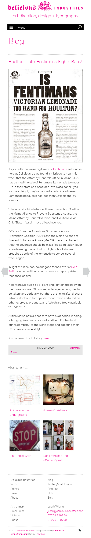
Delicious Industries (23, 479)
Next (86, 271)
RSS (80, 530)
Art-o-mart (17, 506)
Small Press (18, 511)
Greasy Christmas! (55, 410)
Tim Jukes (40, 533)
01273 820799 (57, 520)
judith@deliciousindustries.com (66, 511)
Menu (17, 27)
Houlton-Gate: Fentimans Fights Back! (45, 61)
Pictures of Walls (20, 456)
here (46, 338)
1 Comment (74, 347)
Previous (4, 271)
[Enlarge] (45, 115)
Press (14, 493)
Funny (14, 352)
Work (14, 484)
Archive (15, 489)
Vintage (15, 515)
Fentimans (60, 169)
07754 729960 (57, 515)
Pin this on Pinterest (12, 72)
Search (80, 27)
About (14, 497)
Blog (16, 41)
